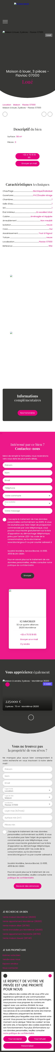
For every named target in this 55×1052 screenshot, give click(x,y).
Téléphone (10, 488)
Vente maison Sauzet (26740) (17, 938)
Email (7, 480)
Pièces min (10, 825)
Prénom (8, 465)
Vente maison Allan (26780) (16, 925)
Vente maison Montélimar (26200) (19, 917)
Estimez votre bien (11, 955)
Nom (7, 473)
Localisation (9, 803)
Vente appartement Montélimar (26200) (22, 921)
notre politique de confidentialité (18, 1033)
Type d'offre (9, 789)
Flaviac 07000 (29, 104)
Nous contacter (10, 968)
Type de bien (9, 796)
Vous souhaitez (10, 502)
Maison (16, 104)
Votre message (12, 511)
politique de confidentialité (21, 565)
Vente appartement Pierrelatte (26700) (22, 934)
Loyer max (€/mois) (14, 811)
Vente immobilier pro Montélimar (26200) (23, 929)
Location (7, 104)
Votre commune (13, 495)
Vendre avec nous (11, 959)
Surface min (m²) (13, 818)
